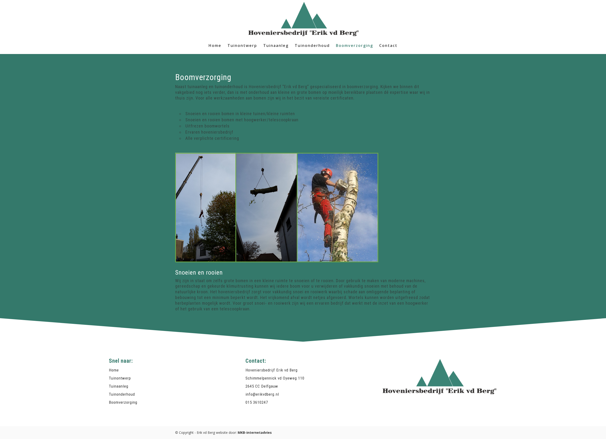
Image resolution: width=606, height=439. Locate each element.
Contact (388, 46)
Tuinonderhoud (312, 46)
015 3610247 (256, 402)
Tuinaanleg (276, 46)
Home (215, 46)
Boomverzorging (354, 46)
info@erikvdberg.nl (262, 394)
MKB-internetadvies (255, 432)
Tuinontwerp (242, 46)
